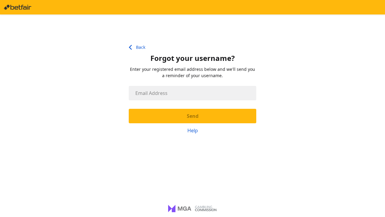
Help (192, 130)
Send (193, 116)
